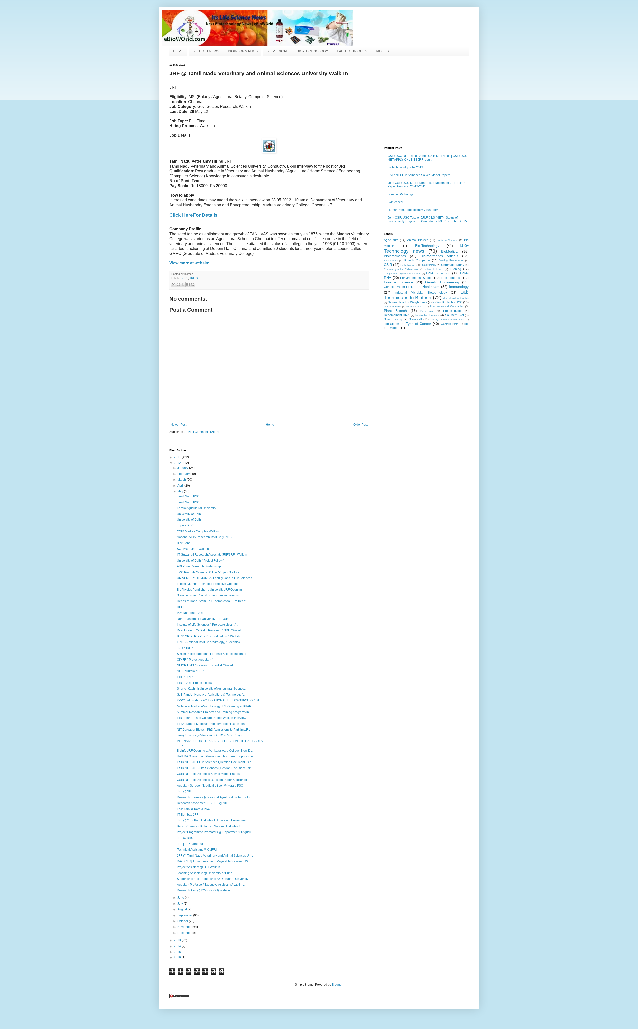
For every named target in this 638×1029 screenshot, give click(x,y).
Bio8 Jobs (183, 543)
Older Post (360, 424)
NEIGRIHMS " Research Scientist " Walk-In (206, 665)
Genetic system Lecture (400, 287)
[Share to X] (183, 284)
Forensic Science (398, 282)
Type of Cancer (418, 324)
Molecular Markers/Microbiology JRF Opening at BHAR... (215, 706)
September (185, 915)
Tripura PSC (185, 525)
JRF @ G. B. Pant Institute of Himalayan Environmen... (213, 820)
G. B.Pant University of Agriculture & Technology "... (211, 694)
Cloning (455, 269)
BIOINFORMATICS (243, 51)
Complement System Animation (402, 273)
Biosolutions (391, 260)
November (184, 927)
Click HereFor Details (193, 215)
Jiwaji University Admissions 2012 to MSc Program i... (213, 735)
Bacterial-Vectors (447, 240)
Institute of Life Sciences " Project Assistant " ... (208, 624)
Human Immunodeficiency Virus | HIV (413, 210)
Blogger (337, 984)
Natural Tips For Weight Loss (407, 302)
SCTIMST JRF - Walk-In (193, 549)
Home (270, 424)
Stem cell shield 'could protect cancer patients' (208, 595)
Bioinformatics (395, 256)
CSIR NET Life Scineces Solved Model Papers (419, 175)
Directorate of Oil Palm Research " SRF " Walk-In (209, 630)
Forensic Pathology (401, 194)
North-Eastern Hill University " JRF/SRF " (204, 619)
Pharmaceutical (415, 306)
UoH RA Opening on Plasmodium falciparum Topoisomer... (216, 756)
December (184, 933)
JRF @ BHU (185, 838)
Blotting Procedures (451, 260)
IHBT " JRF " (185, 677)
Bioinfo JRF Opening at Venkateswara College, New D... (215, 750)
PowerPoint (427, 311)
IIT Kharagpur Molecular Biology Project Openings (211, 724)
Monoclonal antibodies (456, 298)
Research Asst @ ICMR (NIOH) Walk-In (203, 890)
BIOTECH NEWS (205, 51)
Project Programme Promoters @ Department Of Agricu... (215, 832)
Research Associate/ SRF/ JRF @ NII (202, 803)
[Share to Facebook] (187, 284)
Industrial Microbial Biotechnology (421, 292)
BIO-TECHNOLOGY (312, 51)
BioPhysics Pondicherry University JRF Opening (209, 589)
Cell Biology (429, 264)
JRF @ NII (184, 791)
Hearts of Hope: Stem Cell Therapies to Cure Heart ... (212, 601)
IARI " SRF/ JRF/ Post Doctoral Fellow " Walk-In (208, 636)
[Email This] (173, 284)
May (180, 491)
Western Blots (449, 323)
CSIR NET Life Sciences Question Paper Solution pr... (213, 780)
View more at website (189, 263)
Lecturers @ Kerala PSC (193, 809)
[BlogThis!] (178, 284)
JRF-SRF (195, 278)
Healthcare (431, 287)
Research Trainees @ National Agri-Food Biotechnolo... (214, 797)
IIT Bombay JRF (187, 814)
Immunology (459, 287)
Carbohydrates (408, 265)
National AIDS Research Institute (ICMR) (204, 537)
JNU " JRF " (185, 648)
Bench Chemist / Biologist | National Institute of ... (210, 826)
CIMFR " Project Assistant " (195, 659)
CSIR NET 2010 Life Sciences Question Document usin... (215, 768)
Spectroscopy (393, 319)
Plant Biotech (395, 311)
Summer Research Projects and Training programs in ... (214, 712)
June (181, 897)
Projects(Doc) (452, 311)
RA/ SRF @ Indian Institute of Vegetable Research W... (213, 861)
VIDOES (382, 51)
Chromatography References (401, 269)
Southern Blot (454, 315)
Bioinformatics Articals (439, 256)
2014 (178, 946)
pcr (466, 324)
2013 (178, 940)
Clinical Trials (434, 269)
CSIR (388, 265)
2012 (178, 463)
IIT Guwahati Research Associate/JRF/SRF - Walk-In (212, 554)
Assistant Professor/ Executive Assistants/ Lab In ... (211, 884)
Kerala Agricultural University (196, 508)
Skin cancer (395, 202)
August (182, 909)
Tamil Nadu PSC (188, 496)
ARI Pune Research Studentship (199, 566)
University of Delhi (189, 514)
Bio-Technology (427, 246)
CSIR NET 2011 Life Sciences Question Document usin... (215, 762)
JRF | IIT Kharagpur (190, 844)
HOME (178, 51)
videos (394, 328)
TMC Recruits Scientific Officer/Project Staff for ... (209, 572)
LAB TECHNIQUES (352, 51)
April (180, 485)
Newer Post (178, 424)
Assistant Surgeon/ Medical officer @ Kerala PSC (210, 785)
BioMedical (449, 251)
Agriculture (391, 240)
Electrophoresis (451, 278)
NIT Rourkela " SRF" (190, 671)
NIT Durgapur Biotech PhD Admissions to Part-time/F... (213, 729)
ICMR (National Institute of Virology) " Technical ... (210, 642)
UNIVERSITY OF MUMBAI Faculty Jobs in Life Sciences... (215, 578)
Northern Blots (392, 306)
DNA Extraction (438, 273)
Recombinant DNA (396, 315)
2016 (178, 957)
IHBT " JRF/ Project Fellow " (195, 683)
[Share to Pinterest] (192, 284)
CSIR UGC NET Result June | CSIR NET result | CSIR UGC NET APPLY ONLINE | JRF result (427, 157)
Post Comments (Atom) (203, 432)
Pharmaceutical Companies (447, 306)
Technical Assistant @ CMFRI (197, 849)
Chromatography (452, 265)
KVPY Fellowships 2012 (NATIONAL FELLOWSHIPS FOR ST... (219, 700)
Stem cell (415, 319)
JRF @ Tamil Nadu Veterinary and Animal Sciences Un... (215, 855)
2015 (178, 952)
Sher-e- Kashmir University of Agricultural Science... (211, 688)
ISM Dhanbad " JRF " (191, 613)
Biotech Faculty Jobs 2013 (405, 167)
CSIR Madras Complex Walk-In (198, 531)
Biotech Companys (417, 260)
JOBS (184, 278)
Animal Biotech (417, 240)
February (183, 474)
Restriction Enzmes (427, 315)
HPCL (181, 607)
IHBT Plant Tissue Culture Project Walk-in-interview (211, 718)
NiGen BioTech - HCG (447, 302)
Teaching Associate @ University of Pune (204, 873)
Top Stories (391, 324)
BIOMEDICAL (277, 51)
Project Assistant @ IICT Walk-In (198, 867)
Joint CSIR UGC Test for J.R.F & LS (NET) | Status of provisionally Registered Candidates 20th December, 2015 (427, 219)
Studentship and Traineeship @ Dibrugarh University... (213, 879)
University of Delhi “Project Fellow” (200, 560)
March (182, 479)
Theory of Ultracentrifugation (447, 319)
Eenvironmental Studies (416, 278)
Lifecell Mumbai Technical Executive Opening (208, 584)
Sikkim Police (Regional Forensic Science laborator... (212, 654)
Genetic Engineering (442, 282)
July (180, 903)
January (183, 468)
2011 (178, 457)
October (183, 921)
